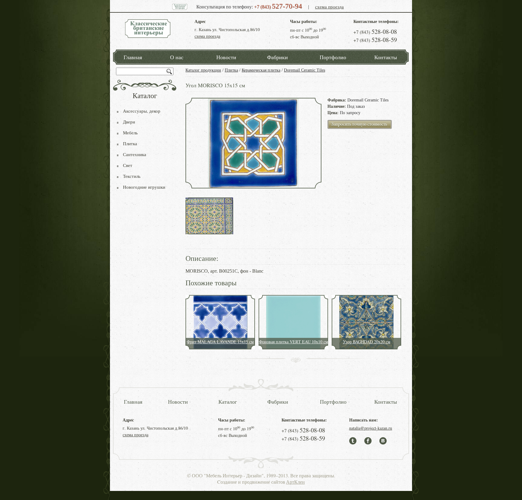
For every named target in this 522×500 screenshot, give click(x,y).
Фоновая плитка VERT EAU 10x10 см (293, 342)
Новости (226, 57)
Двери (129, 122)
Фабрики (277, 57)
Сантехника (134, 154)
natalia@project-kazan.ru (370, 428)
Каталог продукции (203, 70)
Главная (133, 57)
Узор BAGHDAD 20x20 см (366, 342)
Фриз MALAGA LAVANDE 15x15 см (220, 342)
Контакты (385, 57)
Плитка (231, 70)
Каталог (227, 401)
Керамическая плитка (261, 70)
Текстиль (131, 176)
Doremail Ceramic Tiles (304, 70)
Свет (127, 165)
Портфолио (333, 57)
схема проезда (329, 7)
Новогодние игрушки (144, 187)
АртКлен (295, 482)
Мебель (130, 133)
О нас (176, 57)
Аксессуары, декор (141, 111)
